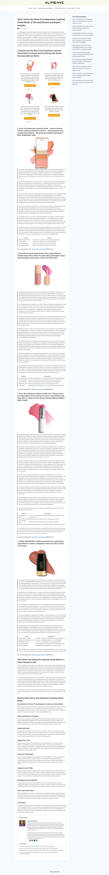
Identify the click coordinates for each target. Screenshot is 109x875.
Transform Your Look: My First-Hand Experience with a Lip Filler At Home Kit (37, 846)
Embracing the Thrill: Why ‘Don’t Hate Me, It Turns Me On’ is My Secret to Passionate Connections (41, 850)
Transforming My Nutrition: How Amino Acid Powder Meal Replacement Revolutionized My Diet (82, 54)
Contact (78, 8)
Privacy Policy (71, 8)
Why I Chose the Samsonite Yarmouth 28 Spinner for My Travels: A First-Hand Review (39, 848)
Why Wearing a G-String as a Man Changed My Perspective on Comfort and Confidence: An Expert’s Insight (82, 47)
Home (30, 8)
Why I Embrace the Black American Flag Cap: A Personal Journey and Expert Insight (81, 68)
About (34, 8)
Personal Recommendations (45, 8)
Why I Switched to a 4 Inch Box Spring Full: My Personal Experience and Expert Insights (82, 75)
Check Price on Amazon (30, 85)
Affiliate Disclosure (59, 8)
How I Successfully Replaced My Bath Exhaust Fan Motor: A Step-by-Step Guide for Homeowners (82, 61)
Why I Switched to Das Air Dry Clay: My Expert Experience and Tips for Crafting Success (83, 28)
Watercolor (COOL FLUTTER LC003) (44, 258)
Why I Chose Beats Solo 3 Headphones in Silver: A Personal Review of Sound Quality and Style (82, 21)
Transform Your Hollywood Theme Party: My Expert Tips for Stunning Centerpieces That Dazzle (81, 40)
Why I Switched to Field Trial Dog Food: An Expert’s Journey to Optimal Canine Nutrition (82, 82)
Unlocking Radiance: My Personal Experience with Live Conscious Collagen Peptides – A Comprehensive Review (39, 853)
